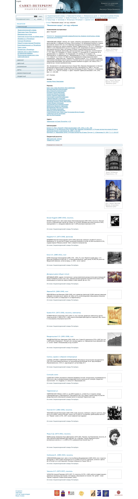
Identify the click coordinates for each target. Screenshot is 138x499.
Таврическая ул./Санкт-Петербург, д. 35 (59, 121)
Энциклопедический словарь (27, 30)
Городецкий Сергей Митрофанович (57, 97)
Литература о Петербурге (26, 49)
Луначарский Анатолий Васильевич (58, 104)
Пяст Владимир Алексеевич (55, 109)
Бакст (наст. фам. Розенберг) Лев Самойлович (61, 88)
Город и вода (22, 47)
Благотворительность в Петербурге (29, 45)
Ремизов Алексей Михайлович (56, 110)
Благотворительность (110, 18)
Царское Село (89, 20)
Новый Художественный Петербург (29, 43)
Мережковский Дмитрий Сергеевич (57, 107)
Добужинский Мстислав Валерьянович (58, 100)
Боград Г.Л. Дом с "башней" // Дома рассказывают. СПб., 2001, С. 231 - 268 (69, 128)
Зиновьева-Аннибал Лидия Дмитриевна (59, 101)
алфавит (39, 19)
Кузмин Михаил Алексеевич (55, 103)
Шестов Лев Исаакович (54, 115)
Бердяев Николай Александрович (57, 89)
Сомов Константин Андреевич (56, 113)
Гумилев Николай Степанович (56, 98)
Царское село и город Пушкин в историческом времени (28, 52)
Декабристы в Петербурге (26, 38)
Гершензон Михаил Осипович (56, 94)
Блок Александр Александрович (56, 91)
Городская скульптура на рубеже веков (30, 36)
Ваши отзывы (20, 496)
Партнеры (19, 492)
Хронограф (61, 20)
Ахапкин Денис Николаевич (55, 81)
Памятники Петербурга (74, 16)
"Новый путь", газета (53, 140)
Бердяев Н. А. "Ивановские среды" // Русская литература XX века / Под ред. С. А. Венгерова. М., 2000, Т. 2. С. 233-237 (82, 132)
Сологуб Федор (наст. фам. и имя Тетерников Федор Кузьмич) (65, 112)
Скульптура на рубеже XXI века (109, 16)
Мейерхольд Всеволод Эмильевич (57, 106)
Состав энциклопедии (23, 494)
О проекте (19, 491)
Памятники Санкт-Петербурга (27, 32)
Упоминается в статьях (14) (54, 145)
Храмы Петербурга (71, 18)
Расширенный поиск (23, 19)
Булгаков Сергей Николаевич (56, 92)
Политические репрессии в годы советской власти (28, 56)
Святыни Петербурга (24, 41)
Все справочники (101, 20)
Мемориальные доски (25, 34)
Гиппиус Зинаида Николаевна (56, 95)
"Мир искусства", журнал (54, 139)
